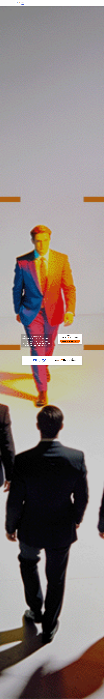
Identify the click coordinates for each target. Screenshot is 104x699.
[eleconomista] (65, 359)
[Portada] (23, 3)
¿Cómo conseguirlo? (51, 3)
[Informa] (39, 360)
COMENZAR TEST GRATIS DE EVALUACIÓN (70, 341)
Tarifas (59, 3)
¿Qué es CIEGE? (36, 3)
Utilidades (43, 3)
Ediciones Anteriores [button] (67, 3)
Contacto (76, 3)
